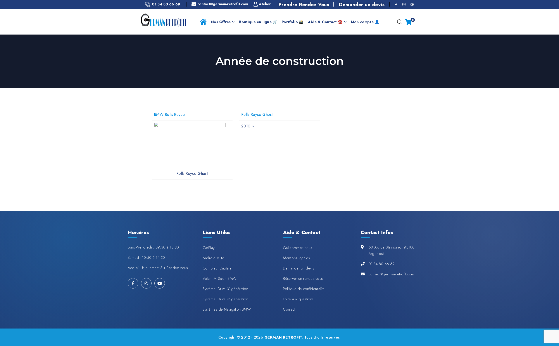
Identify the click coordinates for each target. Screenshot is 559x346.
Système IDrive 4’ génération (225, 299)
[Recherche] (399, 22)
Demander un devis (362, 4)
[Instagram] (146, 283)
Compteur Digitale (217, 268)
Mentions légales (296, 258)
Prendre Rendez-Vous (303, 4)
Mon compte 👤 (365, 21)
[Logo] (164, 20)
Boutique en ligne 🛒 (258, 21)
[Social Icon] (396, 4)
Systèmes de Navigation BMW (227, 309)
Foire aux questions (298, 299)
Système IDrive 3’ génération (225, 288)
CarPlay (209, 247)
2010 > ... (250, 126)
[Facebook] (133, 283)
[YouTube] (159, 283)
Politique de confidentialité (304, 288)
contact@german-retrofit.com (391, 274)
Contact (289, 309)
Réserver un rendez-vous (303, 278)
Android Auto (213, 258)
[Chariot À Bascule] (408, 22)
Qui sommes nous (297, 247)
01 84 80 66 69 (382, 263)
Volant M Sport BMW (220, 278)
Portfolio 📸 (293, 21)
